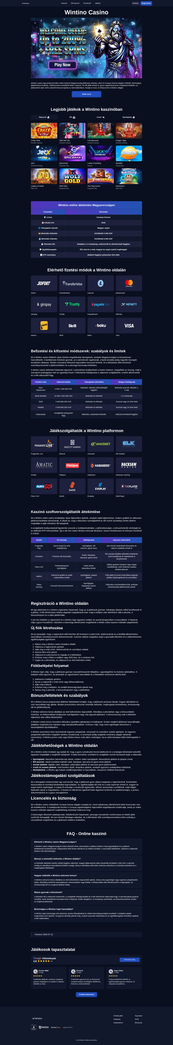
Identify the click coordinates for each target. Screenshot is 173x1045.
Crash (99, 117)
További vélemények (86, 994)
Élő (71, 117)
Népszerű (42, 117)
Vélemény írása (129, 959)
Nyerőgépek (127, 117)
